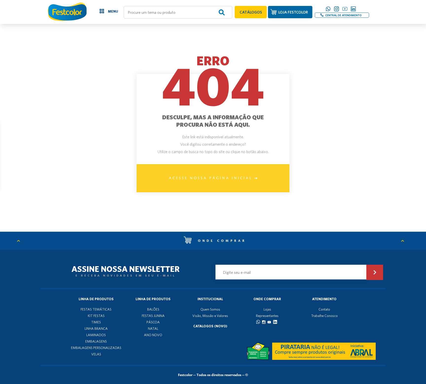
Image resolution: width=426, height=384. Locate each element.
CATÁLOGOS (251, 12)
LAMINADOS (96, 335)
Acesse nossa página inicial (211, 178)
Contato (324, 309)
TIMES (96, 322)
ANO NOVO (153, 335)
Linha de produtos (96, 299)
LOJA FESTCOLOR (293, 12)
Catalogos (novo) (210, 326)
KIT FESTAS (96, 316)
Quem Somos (210, 309)
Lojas (267, 309)
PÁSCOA (153, 322)
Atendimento (324, 299)
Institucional (210, 299)
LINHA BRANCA (96, 329)
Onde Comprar (267, 299)
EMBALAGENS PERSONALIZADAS (96, 348)
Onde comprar (220, 241)
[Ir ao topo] (21, 241)
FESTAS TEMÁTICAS (96, 309)
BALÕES (153, 309)
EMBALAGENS (96, 341)
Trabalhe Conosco (324, 316)
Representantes (267, 316)
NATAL (153, 329)
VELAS (96, 354)
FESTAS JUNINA (153, 316)
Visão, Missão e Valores (210, 316)
